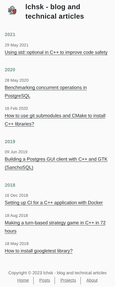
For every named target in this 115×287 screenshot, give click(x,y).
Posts (44, 280)
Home (23, 280)
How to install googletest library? (39, 251)
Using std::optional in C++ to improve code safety (56, 52)
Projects (68, 280)
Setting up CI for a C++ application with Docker (54, 202)
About (92, 280)
